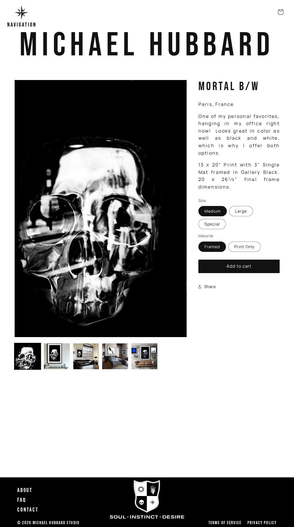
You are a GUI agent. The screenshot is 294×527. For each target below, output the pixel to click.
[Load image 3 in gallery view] (86, 356)
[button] (21, 17)
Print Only (244, 246)
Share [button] (210, 286)
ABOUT (24, 490)
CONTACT (27, 509)
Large (241, 211)
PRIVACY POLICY (262, 523)
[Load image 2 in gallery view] (57, 356)
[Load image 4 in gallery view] (115, 356)
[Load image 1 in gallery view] (27, 356)
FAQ (21, 500)
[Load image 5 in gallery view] (144, 356)
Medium (212, 211)
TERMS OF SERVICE (225, 523)
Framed (212, 246)
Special (212, 224)
